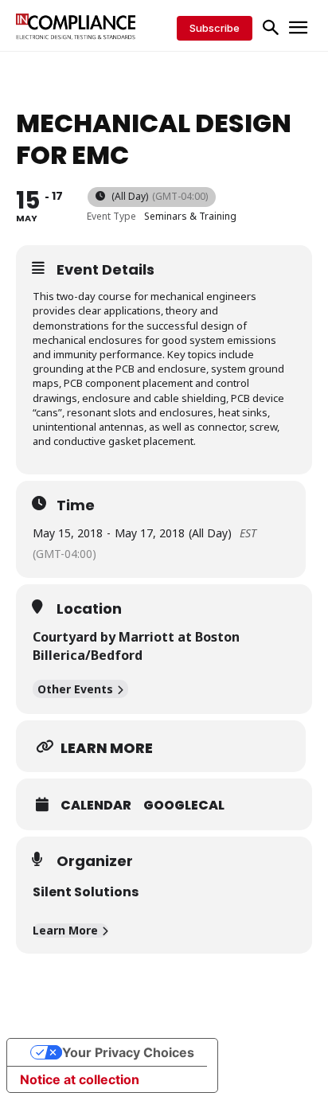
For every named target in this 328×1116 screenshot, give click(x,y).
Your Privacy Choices (128, 1052)
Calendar (96, 805)
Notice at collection (79, 1079)
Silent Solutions (86, 892)
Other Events (75, 689)
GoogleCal (184, 805)
